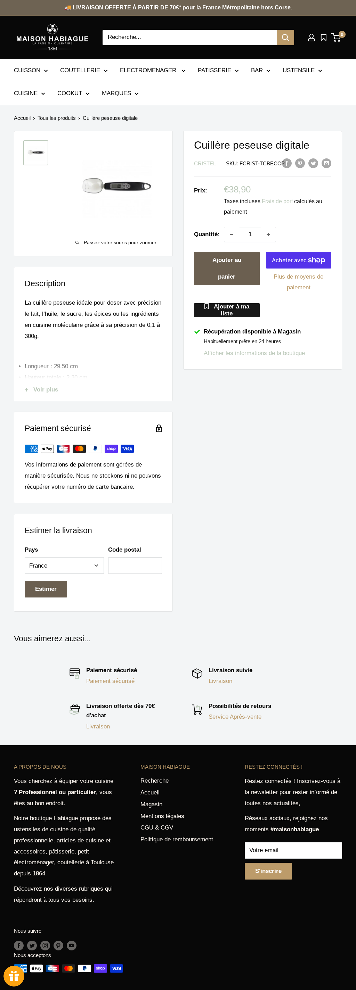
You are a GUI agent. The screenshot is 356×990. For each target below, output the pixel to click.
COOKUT (69, 93)
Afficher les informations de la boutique (254, 353)
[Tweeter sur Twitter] (313, 162)
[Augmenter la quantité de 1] (268, 234)
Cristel (205, 163)
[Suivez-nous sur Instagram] (45, 945)
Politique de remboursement (176, 839)
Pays (31, 549)
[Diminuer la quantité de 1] (231, 234)
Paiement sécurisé (110, 681)
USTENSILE (299, 70)
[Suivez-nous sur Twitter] (32, 945)
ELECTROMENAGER (149, 70)
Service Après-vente (235, 716)
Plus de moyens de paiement (298, 282)
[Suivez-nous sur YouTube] (71, 945)
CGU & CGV (156, 827)
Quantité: (207, 234)
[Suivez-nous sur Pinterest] (58, 945)
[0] (336, 37)
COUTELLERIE (80, 70)
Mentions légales (162, 816)
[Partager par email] (326, 162)
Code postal (124, 549)
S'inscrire (268, 871)
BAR (257, 70)
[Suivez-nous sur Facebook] (19, 945)
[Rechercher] (285, 37)
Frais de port (277, 201)
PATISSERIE (214, 70)
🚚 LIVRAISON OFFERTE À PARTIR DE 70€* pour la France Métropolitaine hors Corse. (178, 7)
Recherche (154, 780)
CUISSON (27, 70)
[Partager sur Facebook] (287, 162)
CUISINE (26, 93)
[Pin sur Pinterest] (300, 162)
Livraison (220, 681)
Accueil (22, 118)
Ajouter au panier (226, 268)
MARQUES (116, 93)
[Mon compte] (311, 37)
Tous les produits (57, 118)
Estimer (46, 589)
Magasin (151, 804)
